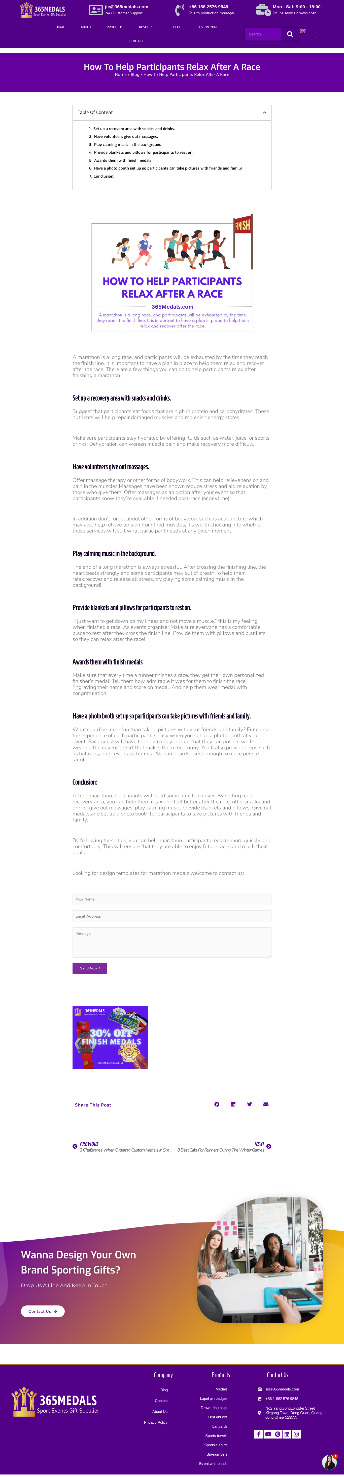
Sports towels (216, 1435)
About (86, 27)
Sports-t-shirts (216, 1445)
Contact (136, 41)
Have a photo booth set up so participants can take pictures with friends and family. (168, 168)
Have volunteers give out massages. (126, 136)
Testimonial (207, 27)
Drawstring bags (214, 1408)
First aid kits (218, 1417)
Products (115, 27)
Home (60, 27)
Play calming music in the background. (128, 144)
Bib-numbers (217, 1454)
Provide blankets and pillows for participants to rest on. (143, 152)
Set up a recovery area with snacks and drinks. (134, 128)
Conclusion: (104, 176)
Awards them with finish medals (123, 160)
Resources (148, 27)
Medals (222, 1389)
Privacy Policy (156, 1422)
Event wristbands (213, 1463)
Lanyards (220, 1426)
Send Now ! (90, 968)
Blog (177, 27)
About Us (160, 1411)
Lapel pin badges (214, 1398)
